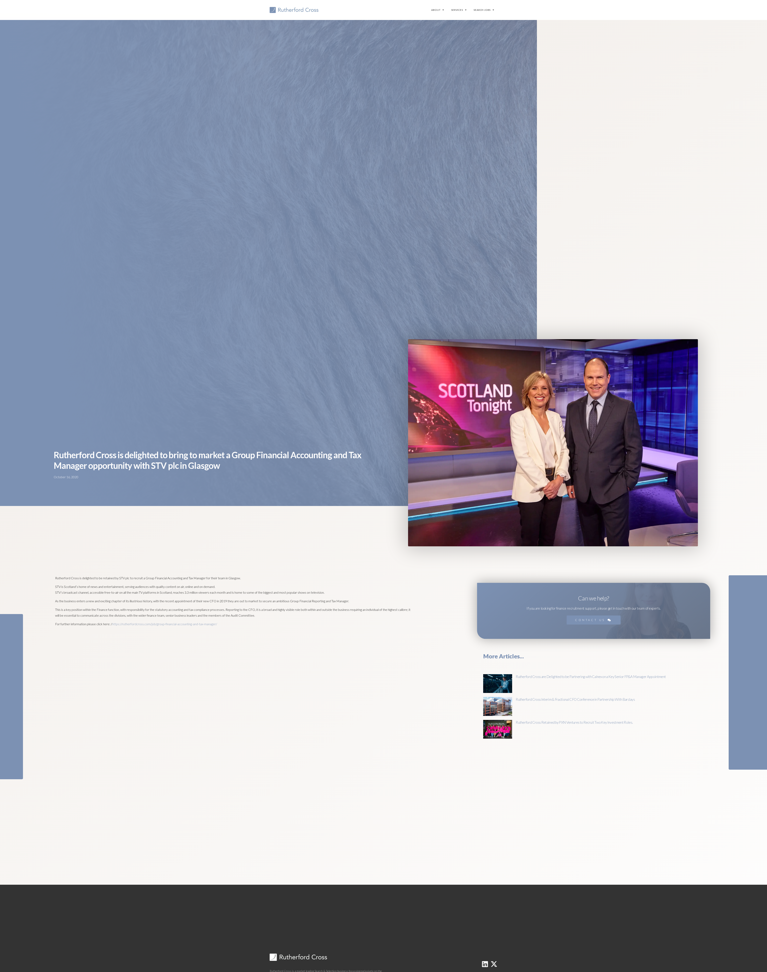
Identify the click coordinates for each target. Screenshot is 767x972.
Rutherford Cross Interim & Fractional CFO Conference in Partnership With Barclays (575, 699)
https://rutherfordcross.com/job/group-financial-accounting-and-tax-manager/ (164, 624)
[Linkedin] (485, 964)
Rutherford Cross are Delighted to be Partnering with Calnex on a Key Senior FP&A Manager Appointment (591, 676)
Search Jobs (482, 9)
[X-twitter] (494, 964)
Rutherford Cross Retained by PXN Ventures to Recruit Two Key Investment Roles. (574, 722)
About (435, 9)
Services (457, 9)
